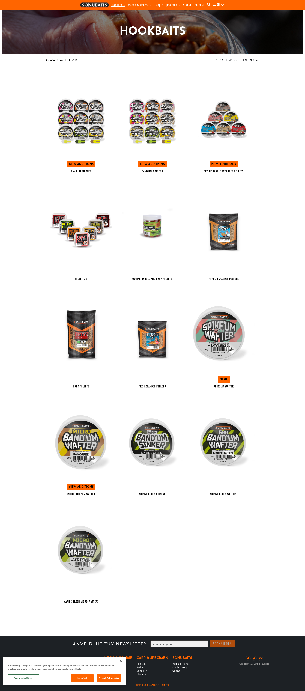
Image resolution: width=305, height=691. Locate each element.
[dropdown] (226, 60)
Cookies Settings (23, 678)
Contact (176, 670)
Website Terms (180, 663)
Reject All (82, 678)
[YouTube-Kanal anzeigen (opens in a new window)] (260, 658)
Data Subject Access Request (152, 684)
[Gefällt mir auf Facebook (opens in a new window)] (248, 658)
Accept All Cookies (109, 678)
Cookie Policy (179, 667)
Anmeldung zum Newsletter (109, 644)
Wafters (141, 667)
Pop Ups (141, 663)
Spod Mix (142, 670)
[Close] (121, 661)
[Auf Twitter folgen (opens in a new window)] (254, 658)
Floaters (141, 674)
